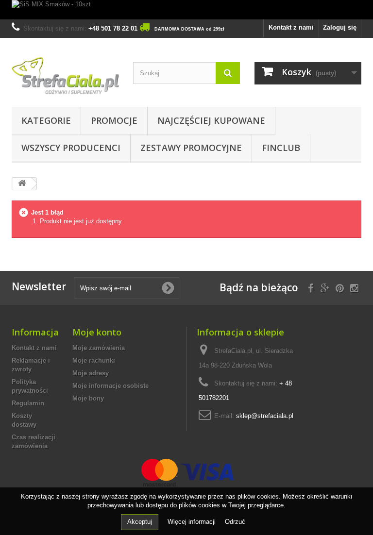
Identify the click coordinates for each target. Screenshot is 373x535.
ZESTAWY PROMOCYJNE (191, 147)
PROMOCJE (114, 120)
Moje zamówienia (98, 347)
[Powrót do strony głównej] (22, 184)
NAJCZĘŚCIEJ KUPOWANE (211, 120)
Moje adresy (90, 373)
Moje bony (88, 398)
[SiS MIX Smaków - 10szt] (186, 9)
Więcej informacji (193, 521)
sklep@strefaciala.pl (264, 415)
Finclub (281, 147)
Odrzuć (235, 521)
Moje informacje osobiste (110, 385)
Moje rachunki (93, 360)
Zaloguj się (339, 27)
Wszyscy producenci (70, 147)
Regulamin (28, 403)
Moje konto (96, 332)
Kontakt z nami (291, 27)
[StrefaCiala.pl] (65, 76)
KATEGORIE (46, 120)
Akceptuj (139, 521)
